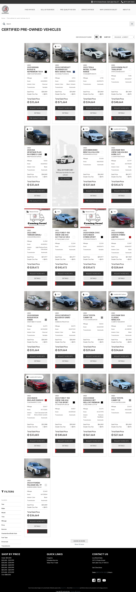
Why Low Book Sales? (108, 9)
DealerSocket (76, 588)
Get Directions (97, 567)
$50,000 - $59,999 (7, 567)
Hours (110, 572)
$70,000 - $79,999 (7, 572)
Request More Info (37, 108)
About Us (126, 9)
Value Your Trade (52, 563)
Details (37, 113)
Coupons (50, 558)
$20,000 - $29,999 (7, 560)
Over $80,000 (6, 574)
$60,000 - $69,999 (7, 570)
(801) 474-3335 (101, 572)
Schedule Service (52, 560)
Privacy (73, 591)
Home (3, 18)
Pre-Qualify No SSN (68, 9)
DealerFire (64, 588)
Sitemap (78, 591)
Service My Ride (87, 9)
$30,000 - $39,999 (7, 563)
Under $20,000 (6, 558)
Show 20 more (79, 541)
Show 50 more (79, 544)
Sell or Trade (65, 178)
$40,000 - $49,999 (7, 565)
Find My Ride (30, 9)
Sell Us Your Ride (47, 9)
